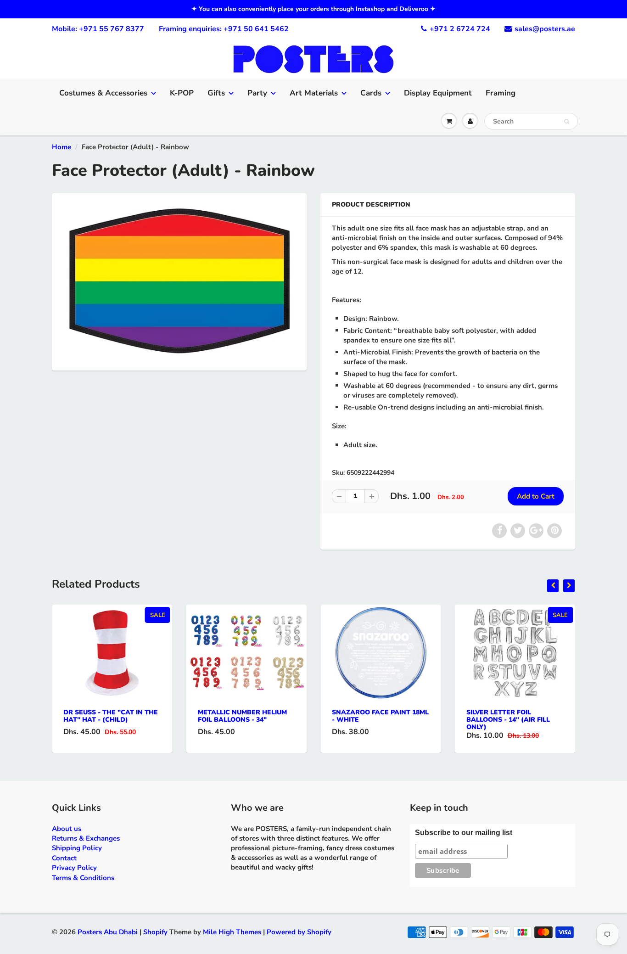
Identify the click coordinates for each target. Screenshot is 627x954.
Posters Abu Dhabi (108, 932)
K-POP (182, 93)
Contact (64, 858)
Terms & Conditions (83, 877)
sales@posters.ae (545, 29)
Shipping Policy (77, 848)
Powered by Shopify (299, 932)
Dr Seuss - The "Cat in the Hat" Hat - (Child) (110, 716)
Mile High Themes (232, 932)
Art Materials (314, 93)
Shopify (155, 932)
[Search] (567, 121)
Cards (370, 93)
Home (61, 147)
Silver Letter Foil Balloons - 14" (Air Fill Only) (508, 719)
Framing (500, 93)
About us (66, 828)
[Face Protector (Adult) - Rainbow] (179, 280)
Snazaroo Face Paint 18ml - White (380, 716)
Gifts (216, 93)
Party (257, 93)
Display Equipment (438, 93)
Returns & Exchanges (86, 838)
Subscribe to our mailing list (463, 832)
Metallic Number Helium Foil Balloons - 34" (242, 716)
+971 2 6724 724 (460, 29)
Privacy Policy (74, 867)
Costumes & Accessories (103, 93)
